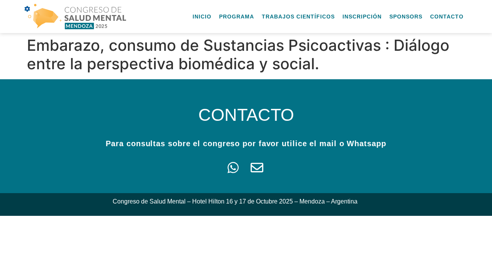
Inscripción (362, 16)
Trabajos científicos (298, 16)
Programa (236, 16)
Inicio (202, 16)
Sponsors (405, 16)
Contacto (447, 16)
